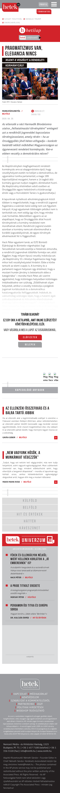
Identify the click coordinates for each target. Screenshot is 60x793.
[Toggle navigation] (54, 4)
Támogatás (44, 12)
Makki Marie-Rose (11, 482)
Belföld (6, 114)
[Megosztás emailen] (45, 377)
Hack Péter (15, 577)
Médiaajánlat (39, 693)
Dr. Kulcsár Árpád (19, 617)
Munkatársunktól (11, 111)
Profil (44, 4)
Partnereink (26, 704)
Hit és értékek (39, 617)
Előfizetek (30, 337)
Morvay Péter (17, 597)
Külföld (32, 597)
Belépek (30, 345)
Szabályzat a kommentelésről (30, 700)
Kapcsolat (20, 693)
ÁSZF (40, 704)
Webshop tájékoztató (30, 710)
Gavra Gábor (9, 437)
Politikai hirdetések (30, 707)
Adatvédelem (30, 697)
